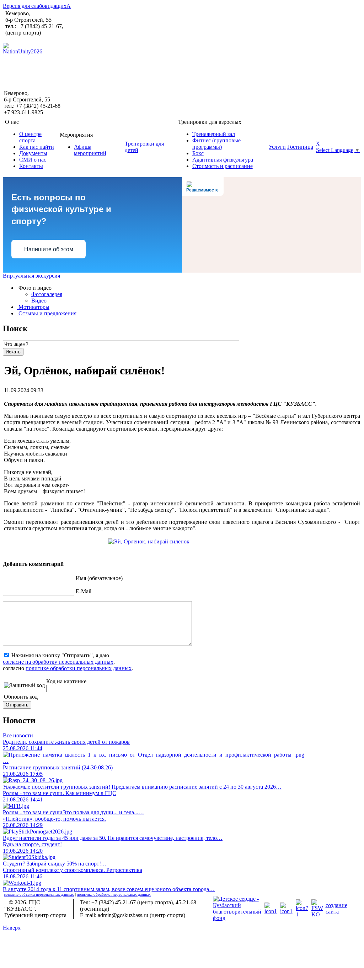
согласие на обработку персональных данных (58, 662)
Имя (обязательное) (99, 578)
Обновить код (21, 697)
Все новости (18, 735)
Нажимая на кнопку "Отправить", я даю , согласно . (68, 661)
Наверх (12, 928)
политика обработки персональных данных (114, 894)
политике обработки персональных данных (79, 668)
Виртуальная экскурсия (31, 276)
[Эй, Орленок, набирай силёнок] (148, 541)
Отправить (17, 704)
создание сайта (336, 908)
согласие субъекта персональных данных (39, 894)
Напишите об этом (48, 249)
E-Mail (83, 591)
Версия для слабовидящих (37, 6)
